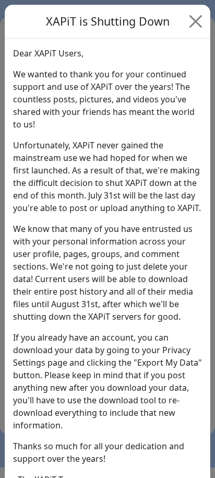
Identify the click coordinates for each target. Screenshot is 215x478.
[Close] (195, 21)
